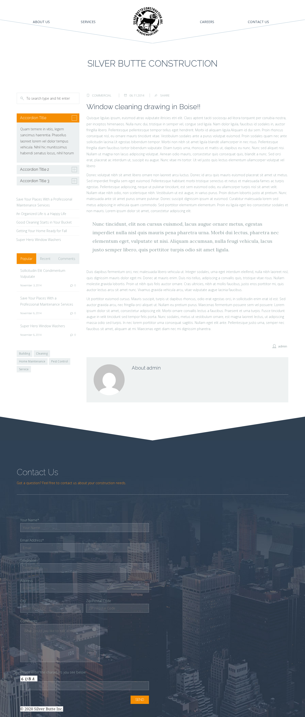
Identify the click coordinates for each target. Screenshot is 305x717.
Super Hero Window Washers (38, 239)
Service (24, 369)
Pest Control (59, 361)
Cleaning (42, 353)
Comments (66, 258)
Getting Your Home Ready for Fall (41, 231)
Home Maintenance (32, 361)
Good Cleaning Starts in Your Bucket (44, 222)
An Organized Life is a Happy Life (41, 213)
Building (24, 353)
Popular (26, 258)
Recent (45, 258)
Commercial (102, 95)
